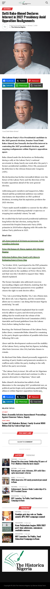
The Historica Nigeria (18, 27)
